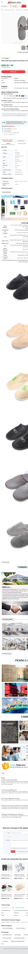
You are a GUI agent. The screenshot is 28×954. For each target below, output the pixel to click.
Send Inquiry (13, 71)
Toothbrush (16, 912)
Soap (2, 912)
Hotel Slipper (25, 9)
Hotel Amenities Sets (5, 910)
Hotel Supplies (18, 934)
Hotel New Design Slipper (19, 938)
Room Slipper (5, 941)
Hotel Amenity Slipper (6, 938)
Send (13, 851)
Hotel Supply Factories (7, 934)
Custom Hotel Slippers (20, 928)
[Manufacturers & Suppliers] (14, 2)
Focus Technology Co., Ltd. (17, 948)
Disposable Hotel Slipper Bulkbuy (18, 941)
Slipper (2, 915)
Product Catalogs (20, 907)
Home (2, 9)
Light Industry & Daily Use (9, 9)
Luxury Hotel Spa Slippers (7, 928)
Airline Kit (16, 915)
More (2, 943)
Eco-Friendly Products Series (20, 910)
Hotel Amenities (19, 9)
